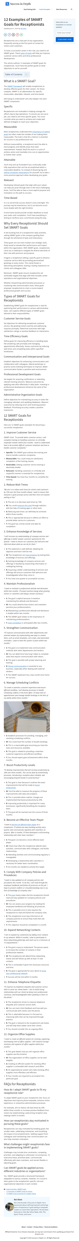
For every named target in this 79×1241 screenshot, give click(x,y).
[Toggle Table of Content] (25, 74)
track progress (31, 555)
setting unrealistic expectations (16, 172)
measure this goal (24, 505)
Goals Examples (44, 9)
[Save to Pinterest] (17, 34)
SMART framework (14, 86)
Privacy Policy (38, 1227)
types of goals (26, 53)
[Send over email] (21, 34)
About (24, 1227)
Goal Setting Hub (29, 9)
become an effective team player (24, 824)
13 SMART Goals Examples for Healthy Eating (21, 1194)
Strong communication (17, 666)
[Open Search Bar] (71, 9)
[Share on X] (13, 34)
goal (13, 895)
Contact (29, 1227)
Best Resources (61, 9)
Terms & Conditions (50, 1227)
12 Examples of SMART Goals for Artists (19, 1191)
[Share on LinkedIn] (5, 34)
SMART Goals (21, 1189)
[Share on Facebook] (9, 34)
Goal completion (14, 623)
